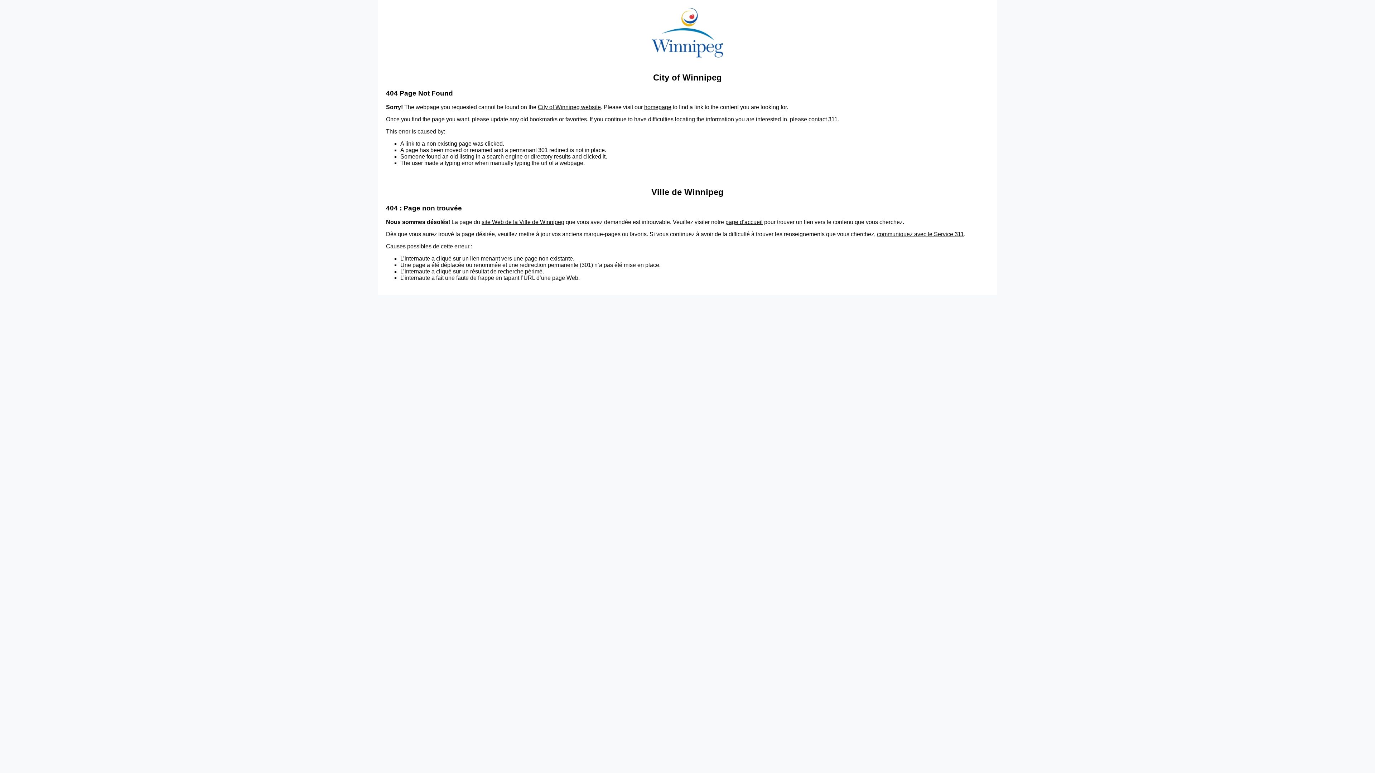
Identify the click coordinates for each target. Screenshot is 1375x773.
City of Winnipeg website (569, 107)
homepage (657, 107)
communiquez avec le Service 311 (920, 234)
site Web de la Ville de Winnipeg (523, 222)
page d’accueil (744, 222)
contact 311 (823, 119)
